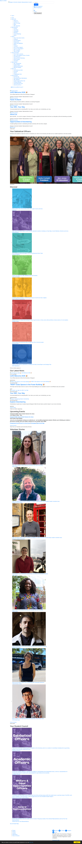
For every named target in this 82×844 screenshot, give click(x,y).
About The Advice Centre (19, 37)
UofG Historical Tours (18, 83)
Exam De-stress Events (25, 423)
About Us (16, 20)
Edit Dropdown (38, 7)
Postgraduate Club (18, 74)
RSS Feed (13, 127)
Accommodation (17, 40)
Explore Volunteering (24, 398)
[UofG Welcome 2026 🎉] (14, 90)
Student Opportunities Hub (19, 80)
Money (15, 44)
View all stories (13, 722)
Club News (16, 60)
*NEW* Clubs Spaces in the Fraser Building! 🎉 (41, 381)
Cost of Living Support (18, 48)
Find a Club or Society (18, 54)
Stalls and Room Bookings (19, 58)
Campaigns (16, 31)
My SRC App (16, 76)
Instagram (69, 830)
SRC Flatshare (17, 79)
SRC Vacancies (17, 25)
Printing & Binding (17, 82)
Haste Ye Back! (15, 100)
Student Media (17, 64)
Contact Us (16, 21)
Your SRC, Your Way (17, 107)
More (11, 135)
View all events (13, 425)
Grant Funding (17, 59)
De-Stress (16, 71)
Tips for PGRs (16, 51)
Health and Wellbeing (18, 43)
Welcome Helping (17, 67)
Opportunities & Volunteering (21, 122)
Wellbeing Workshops (18, 66)
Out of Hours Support (18, 47)
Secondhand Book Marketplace (20, 78)
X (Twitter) (62, 830)
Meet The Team (17, 23)
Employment (16, 41)
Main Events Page (40, 423)
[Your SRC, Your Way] (14, 105)
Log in (35, 11)
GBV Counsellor (17, 50)
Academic (16, 39)
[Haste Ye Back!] (14, 98)
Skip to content (3, 0)
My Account (17, 87)
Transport (16, 46)
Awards (15, 72)
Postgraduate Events (14, 423)
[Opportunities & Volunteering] (14, 120)
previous (12, 89)
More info (31, 842)
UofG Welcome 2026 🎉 (19, 92)
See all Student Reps (14, 823)
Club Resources (17, 56)
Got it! (77, 842)
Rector (15, 35)
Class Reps (16, 29)
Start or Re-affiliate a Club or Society (22, 55)
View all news (13, 407)
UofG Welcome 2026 (18, 70)
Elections (16, 32)
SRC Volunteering (17, 63)
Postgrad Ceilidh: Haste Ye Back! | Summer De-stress (21, 417)
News (15, 24)
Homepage (33, 423)
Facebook (56, 830)
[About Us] (14, 112)
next (15, 89)
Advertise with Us (17, 84)
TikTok (55, 832)
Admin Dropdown (38, 6)
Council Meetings (17, 33)
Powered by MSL (56, 840)
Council (15, 28)
